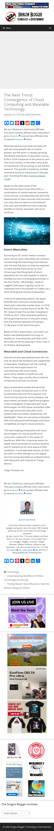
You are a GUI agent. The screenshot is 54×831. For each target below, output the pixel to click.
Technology (13, 571)
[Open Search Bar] (50, 28)
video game (28, 550)
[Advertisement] (27, 59)
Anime (13, 550)
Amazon (14, 135)
